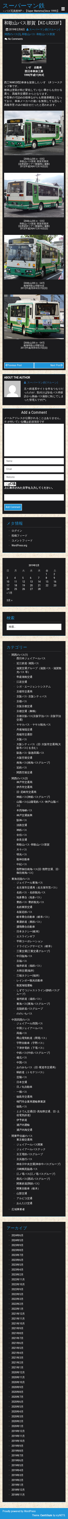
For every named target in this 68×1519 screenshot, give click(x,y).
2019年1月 (17, 1484)
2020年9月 (17, 1387)
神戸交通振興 (24, 815)
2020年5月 (17, 1406)
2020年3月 (17, 1416)
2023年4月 (17, 1269)
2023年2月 (17, 1274)
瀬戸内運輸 (23, 1124)
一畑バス (22, 1091)
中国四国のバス (21, 1019)
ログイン (17, 530)
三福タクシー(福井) (28, 975)
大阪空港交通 (24, 757)
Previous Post (14, 365)
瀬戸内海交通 (24, 1129)
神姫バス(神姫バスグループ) (33, 796)
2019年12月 (18, 1431)
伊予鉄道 (22, 1120)
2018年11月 (18, 1494)
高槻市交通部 (24, 734)
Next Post (55, 365)
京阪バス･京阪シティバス (32, 696)
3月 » (9, 600)
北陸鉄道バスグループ (30, 1008)
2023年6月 (17, 1259)
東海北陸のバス (21, 878)
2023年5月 (17, 1264)
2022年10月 (18, 1284)
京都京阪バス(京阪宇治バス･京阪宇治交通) (39, 718)
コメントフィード (22, 540)
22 (47, 585)
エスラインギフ (26, 936)
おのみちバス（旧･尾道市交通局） (37, 1067)
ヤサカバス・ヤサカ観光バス (34, 724)
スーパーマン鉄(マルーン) (44, 29)
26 (23, 589)
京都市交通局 (24, 691)
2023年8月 (17, 1250)
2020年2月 (17, 1421)
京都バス (22, 701)
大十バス (22, 849)
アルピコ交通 (24, 1198)
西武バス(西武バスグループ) (33, 1178)
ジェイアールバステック (31, 1149)
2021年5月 (17, 1348)
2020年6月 (17, 1401)
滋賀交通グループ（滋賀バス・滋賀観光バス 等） (39, 670)
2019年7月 (17, 1455)
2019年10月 (18, 1440)
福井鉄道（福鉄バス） (30, 965)
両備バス (22, 1033)
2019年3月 (17, 1475)
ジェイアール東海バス (30, 882)
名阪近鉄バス (24, 911)
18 (15, 585)
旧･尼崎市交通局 (26, 792)
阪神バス (22, 820)
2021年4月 (17, 1352)
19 (23, 585)
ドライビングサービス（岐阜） (35, 946)
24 (8, 589)
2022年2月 (17, 1303)
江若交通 (22, 681)
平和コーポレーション (30, 941)
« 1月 (9, 592)
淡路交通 (22, 825)
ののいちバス (24, 1013)
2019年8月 (17, 1450)
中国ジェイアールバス (30, 1028)
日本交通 (22, 1082)
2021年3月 (17, 1357)
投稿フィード (19, 535)
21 (39, 585)
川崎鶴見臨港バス (27, 1169)
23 (55, 585)
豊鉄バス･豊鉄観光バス (30, 902)
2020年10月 (18, 1382)
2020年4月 (17, 1411)
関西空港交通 (24, 772)
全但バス (22, 834)
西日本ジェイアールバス (31, 658)
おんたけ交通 (24, 1203)
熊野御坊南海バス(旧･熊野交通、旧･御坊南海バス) (38, 871)
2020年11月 (18, 1377)
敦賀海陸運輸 (24, 985)
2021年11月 (18, 1318)
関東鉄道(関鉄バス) (28, 1183)
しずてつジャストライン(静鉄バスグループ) (38, 992)
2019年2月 (17, 1480)
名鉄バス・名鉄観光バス (31, 892)
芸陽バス (22, 1077)
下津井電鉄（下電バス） (31, 1047)
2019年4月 (17, 1470)
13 (31, 581)
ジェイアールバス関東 (30, 1144)
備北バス (22, 1057)
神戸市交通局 (24, 782)
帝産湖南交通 (24, 676)
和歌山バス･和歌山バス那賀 (38, 34)
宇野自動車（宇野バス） (31, 1042)
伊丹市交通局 (24, 787)
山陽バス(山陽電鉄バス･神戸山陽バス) (37, 803)
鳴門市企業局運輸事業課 (31, 1101)
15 (47, 581)
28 (39, 589)
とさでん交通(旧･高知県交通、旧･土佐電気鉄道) (38, 1113)
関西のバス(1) (20, 654)
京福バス (22, 961)
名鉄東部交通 (24, 907)
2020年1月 (17, 1426)
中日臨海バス (24, 956)
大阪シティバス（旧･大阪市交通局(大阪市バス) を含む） (39, 746)
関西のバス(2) (13, 34)
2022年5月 (17, 1294)
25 (15, 589)
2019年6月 (17, 1460)
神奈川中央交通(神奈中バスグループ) (38, 1164)
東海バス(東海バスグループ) (33, 1003)
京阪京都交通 (24, 706)
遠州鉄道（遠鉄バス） (30, 998)
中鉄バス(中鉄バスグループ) (33, 1052)
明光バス (22, 854)
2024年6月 (17, 1235)
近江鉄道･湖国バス (28, 663)
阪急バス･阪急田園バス (30, 752)
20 (31, 585)
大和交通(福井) (25, 970)
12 (23, 581)
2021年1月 (17, 1367)
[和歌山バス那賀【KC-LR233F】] (34, 53)
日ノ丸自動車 (24, 1086)
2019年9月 (17, 1445)
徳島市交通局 (24, 1096)
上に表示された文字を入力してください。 (29, 487)
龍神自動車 (23, 859)
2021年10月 (18, 1323)
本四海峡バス (24, 810)
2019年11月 (18, 1436)
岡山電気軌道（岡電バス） (32, 1038)
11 (15, 581)
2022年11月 (18, 1279)
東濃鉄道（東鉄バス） (30, 921)
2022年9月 (17, 1289)
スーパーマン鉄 (23, 6)
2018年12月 (18, 1489)
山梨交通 (22, 1193)
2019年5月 (17, 1465)
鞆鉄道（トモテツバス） (31, 1072)
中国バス (22, 1062)
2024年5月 (17, 1240)
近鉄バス (22, 767)
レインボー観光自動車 (30, 980)
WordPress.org (19, 545)
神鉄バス (22, 830)
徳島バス (22, 1106)
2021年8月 (17, 1333)
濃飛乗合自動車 (26, 926)
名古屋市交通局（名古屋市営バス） (38, 887)
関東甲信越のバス (22, 1135)
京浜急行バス (24, 1159)
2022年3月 (17, 1299)
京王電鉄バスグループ (30, 1154)
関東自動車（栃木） (28, 1188)
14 (39, 581)
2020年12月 (18, 1372)
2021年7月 (17, 1338)
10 (8, 581)
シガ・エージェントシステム (34, 686)
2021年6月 (17, 1343)
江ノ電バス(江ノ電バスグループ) (36, 1173)
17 (8, 585)
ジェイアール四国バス (30, 1023)
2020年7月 (17, 1396)
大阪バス (22, 739)
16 (55, 581)
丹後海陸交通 (24, 729)
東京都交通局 (24, 1139)
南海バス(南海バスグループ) (33, 762)
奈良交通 (22, 839)
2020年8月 (17, 1391)
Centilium (46, 1515)
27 (31, 589)
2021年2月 (17, 1362)
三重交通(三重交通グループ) (33, 951)
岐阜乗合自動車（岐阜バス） (34, 916)
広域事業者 (18, 1209)
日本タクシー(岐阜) (28, 931)
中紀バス (22, 864)
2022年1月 (17, 1308)
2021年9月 (17, 1328)
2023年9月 (17, 1245)
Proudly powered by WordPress (19, 1511)
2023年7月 (17, 1255)
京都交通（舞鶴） (27, 711)
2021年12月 (18, 1313)
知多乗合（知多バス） (30, 897)
